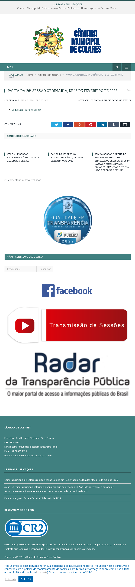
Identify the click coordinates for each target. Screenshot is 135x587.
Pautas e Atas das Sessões (117, 100)
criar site (25, 544)
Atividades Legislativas (90, 100)
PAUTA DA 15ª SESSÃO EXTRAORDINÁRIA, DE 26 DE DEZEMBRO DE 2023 (67, 157)
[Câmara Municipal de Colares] (67, 39)
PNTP (19, 557)
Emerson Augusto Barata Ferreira (22, 498)
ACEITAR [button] (26, 578)
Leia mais (41, 572)
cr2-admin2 (15, 100)
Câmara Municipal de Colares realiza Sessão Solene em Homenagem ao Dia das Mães (50, 479)
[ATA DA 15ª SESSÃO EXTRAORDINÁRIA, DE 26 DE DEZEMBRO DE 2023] (23, 147)
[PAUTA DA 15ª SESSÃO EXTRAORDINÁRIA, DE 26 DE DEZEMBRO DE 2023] (67, 147)
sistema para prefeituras (47, 544)
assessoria (86, 544)
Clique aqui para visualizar (26, 109)
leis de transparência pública (60, 548)
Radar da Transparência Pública (43, 557)
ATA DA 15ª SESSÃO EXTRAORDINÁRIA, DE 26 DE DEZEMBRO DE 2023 (23, 157)
